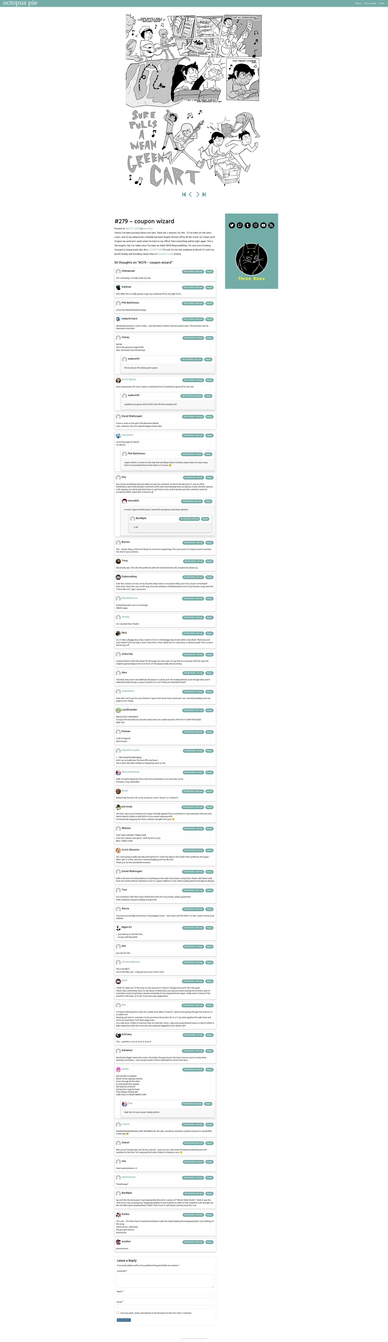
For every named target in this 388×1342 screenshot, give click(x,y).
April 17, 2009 (133, 229)
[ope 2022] (204, 195)
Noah (125, 791)
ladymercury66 (130, 750)
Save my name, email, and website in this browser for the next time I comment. (156, 1313)
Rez (124, 1005)
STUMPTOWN (156, 250)
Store (381, 3)
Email (119, 1302)
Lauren (126, 1124)
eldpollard (128, 691)
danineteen (129, 1177)
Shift (124, 981)
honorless (127, 435)
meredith (148, 229)
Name (119, 1291)
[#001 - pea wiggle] (184, 195)
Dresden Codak (165, 254)
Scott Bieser (129, 379)
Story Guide (370, 3)
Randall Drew (129, 598)
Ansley (126, 617)
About (358, 3)
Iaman (125, 1069)
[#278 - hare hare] (190, 195)
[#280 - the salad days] (194, 101)
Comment (121, 1271)
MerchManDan (130, 772)
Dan (130, 1103)
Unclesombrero (131, 962)
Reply (209, 271)
